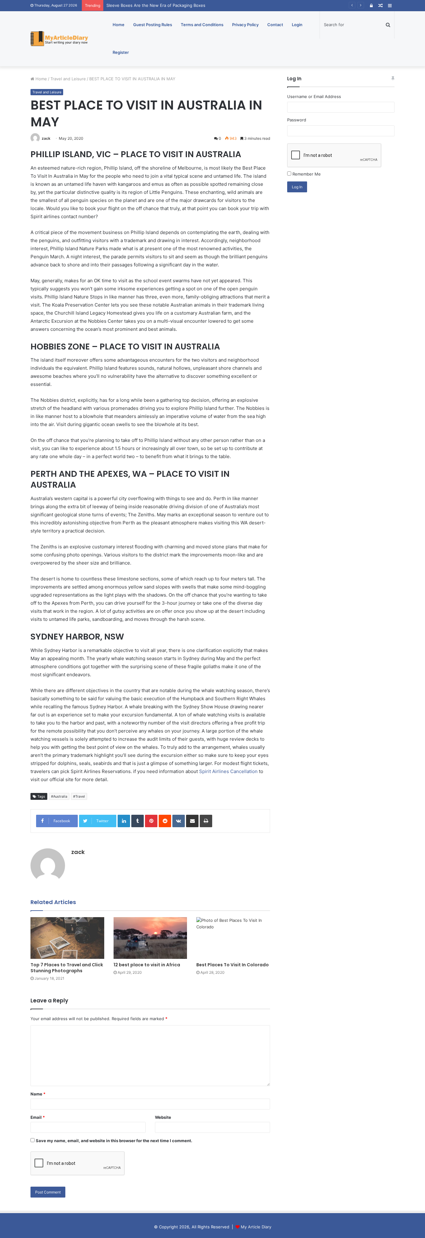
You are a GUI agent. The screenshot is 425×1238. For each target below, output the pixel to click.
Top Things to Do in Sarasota (134, 5)
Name (37, 1093)
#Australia (59, 796)
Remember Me (306, 173)
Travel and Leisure (68, 78)
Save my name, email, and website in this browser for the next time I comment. (114, 1140)
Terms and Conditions (202, 24)
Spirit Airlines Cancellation (228, 771)
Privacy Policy (245, 24)
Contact (275, 24)
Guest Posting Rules (152, 24)
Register (121, 52)
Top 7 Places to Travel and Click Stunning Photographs (66, 968)
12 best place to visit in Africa (147, 965)
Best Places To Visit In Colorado (232, 965)
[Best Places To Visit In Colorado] (233, 938)
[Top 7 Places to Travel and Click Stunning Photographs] (67, 938)
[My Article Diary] (59, 38)
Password (296, 119)
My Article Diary (256, 1226)
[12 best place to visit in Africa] (150, 938)
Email (37, 1117)
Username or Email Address (314, 96)
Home (118, 24)
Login (297, 24)
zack (46, 138)
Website (163, 1117)
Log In (297, 187)
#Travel (79, 796)
